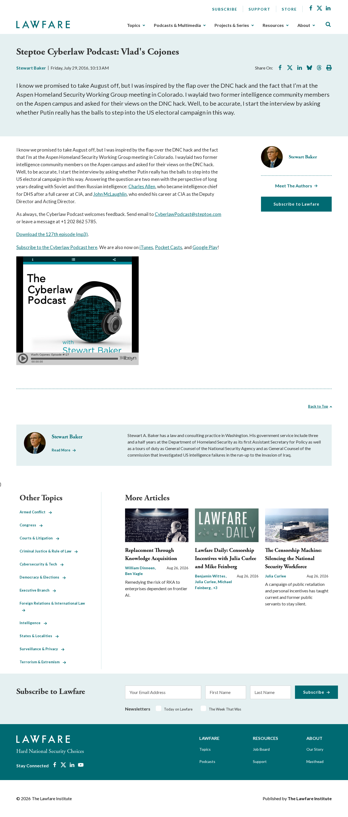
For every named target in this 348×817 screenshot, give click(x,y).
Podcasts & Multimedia (177, 25)
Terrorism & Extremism (41, 662)
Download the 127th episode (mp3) (52, 234)
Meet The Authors (293, 185)
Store (289, 9)
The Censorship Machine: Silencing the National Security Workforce (293, 558)
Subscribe (224, 9)
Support (259, 9)
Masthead (315, 761)
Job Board (261, 749)
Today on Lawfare (178, 709)
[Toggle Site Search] (328, 24)
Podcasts (207, 761)
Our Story (314, 749)
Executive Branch (36, 590)
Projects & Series (232, 25)
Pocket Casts (168, 247)
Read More (61, 450)
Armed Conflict (34, 512)
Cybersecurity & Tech (40, 564)
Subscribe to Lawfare (296, 204)
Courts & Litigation (38, 538)
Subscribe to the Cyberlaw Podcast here (56, 247)
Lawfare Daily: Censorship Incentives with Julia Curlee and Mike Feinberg (225, 558)
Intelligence (32, 623)
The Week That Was (225, 709)
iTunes (146, 247)
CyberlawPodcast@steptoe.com (188, 214)
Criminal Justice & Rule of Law (47, 551)
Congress (29, 525)
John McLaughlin (110, 194)
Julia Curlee (275, 576)
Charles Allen (141, 186)
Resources (273, 25)
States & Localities (37, 636)
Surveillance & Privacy (40, 649)
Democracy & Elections (41, 577)
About (303, 25)
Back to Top (318, 406)
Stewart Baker (31, 67)
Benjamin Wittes (210, 576)
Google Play (204, 247)
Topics (133, 25)
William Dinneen (140, 567)
